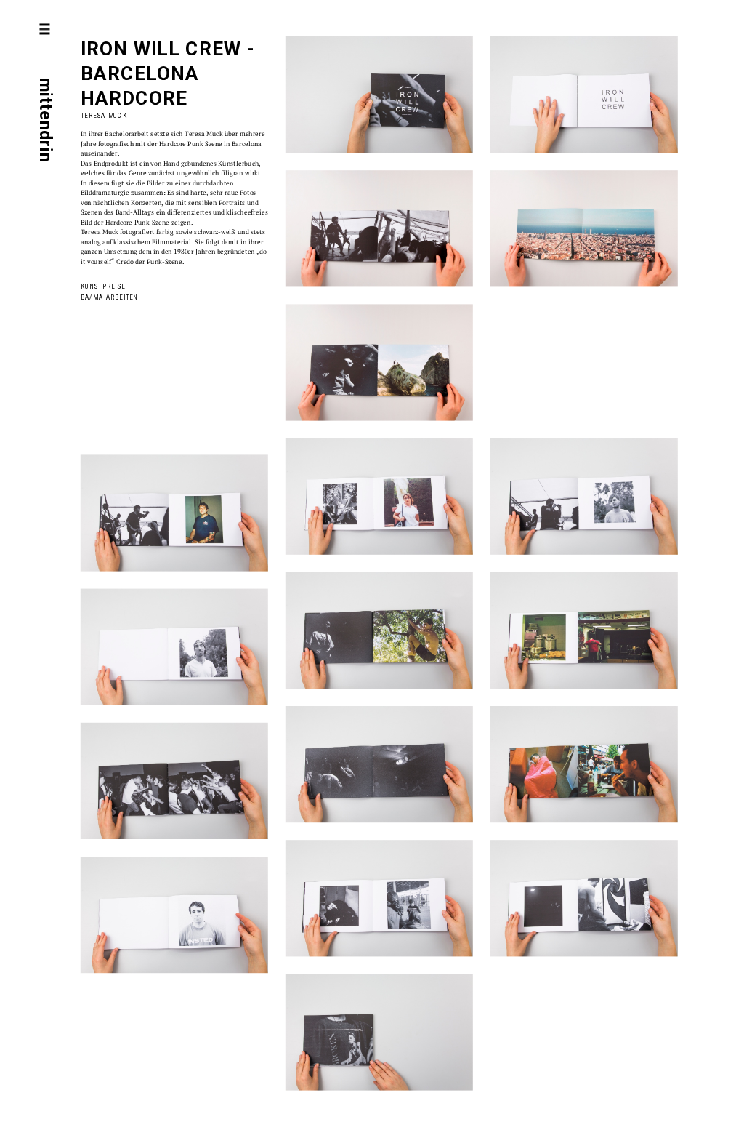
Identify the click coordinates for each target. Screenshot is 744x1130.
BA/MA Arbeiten (109, 297)
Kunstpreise (103, 287)
